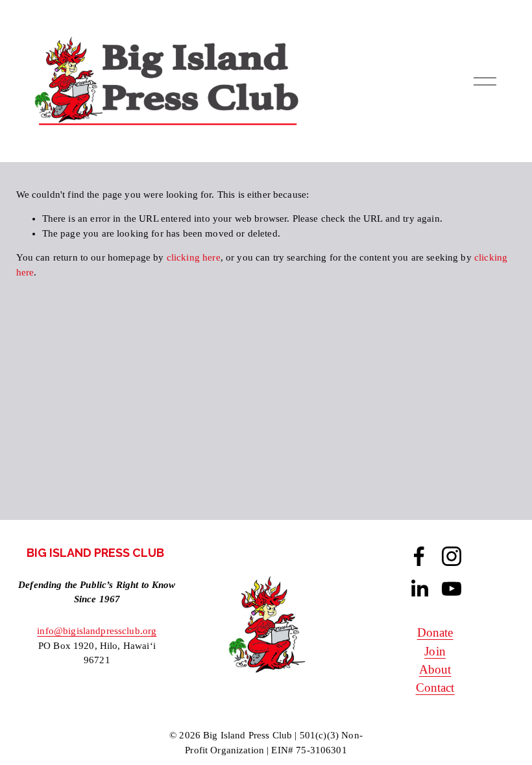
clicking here (194, 257)
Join (435, 651)
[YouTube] (451, 588)
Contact (435, 687)
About (435, 669)
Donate (435, 632)
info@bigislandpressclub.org (96, 631)
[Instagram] (451, 556)
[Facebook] (419, 556)
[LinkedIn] (419, 588)
